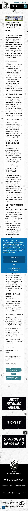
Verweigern (14, 261)
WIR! (14, 500)
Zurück (13, 373)
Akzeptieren (14, 257)
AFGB (8, 503)
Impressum (10, 502)
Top (5, 500)
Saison (11, 500)
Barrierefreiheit (13, 503)
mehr (14, 264)
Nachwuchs (4, 502)
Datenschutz (15, 502)
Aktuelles (8, 500)
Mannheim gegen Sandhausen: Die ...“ (14, 369)
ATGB (6, 503)
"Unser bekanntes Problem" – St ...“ (13, 378)
